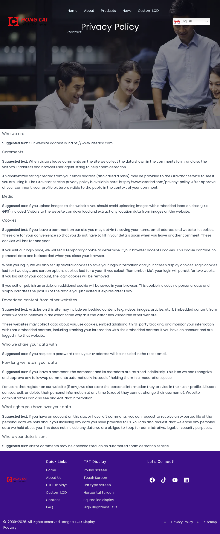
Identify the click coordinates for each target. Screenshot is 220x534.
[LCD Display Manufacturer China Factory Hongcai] (28, 21)
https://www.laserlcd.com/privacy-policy (154, 181)
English (186, 21)
